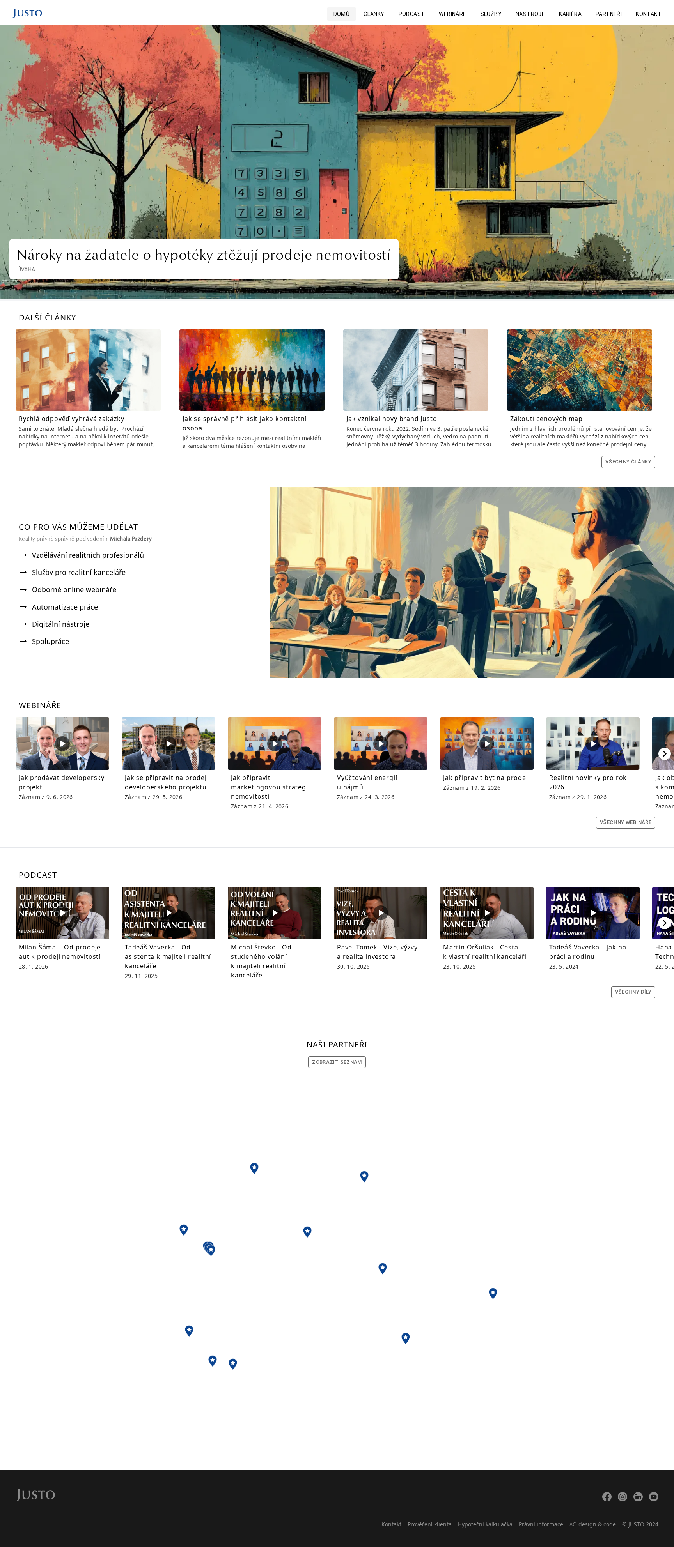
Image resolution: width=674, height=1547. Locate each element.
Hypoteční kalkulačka (485, 1524)
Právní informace (541, 1524)
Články (374, 14)
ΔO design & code (592, 1524)
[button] (254, 1169)
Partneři (609, 14)
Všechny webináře (625, 822)
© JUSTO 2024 (640, 1524)
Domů (341, 14)
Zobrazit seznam (337, 1062)
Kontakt (649, 14)
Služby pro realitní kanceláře (79, 572)
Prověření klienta (430, 1524)
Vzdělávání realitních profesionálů (88, 555)
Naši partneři (337, 1044)
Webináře (452, 14)
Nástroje (530, 14)
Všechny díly (633, 992)
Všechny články (628, 462)
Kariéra (570, 14)
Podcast (412, 14)
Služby (491, 14)
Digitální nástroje (60, 624)
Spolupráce (50, 641)
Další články (47, 317)
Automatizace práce (65, 607)
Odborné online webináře (74, 589)
